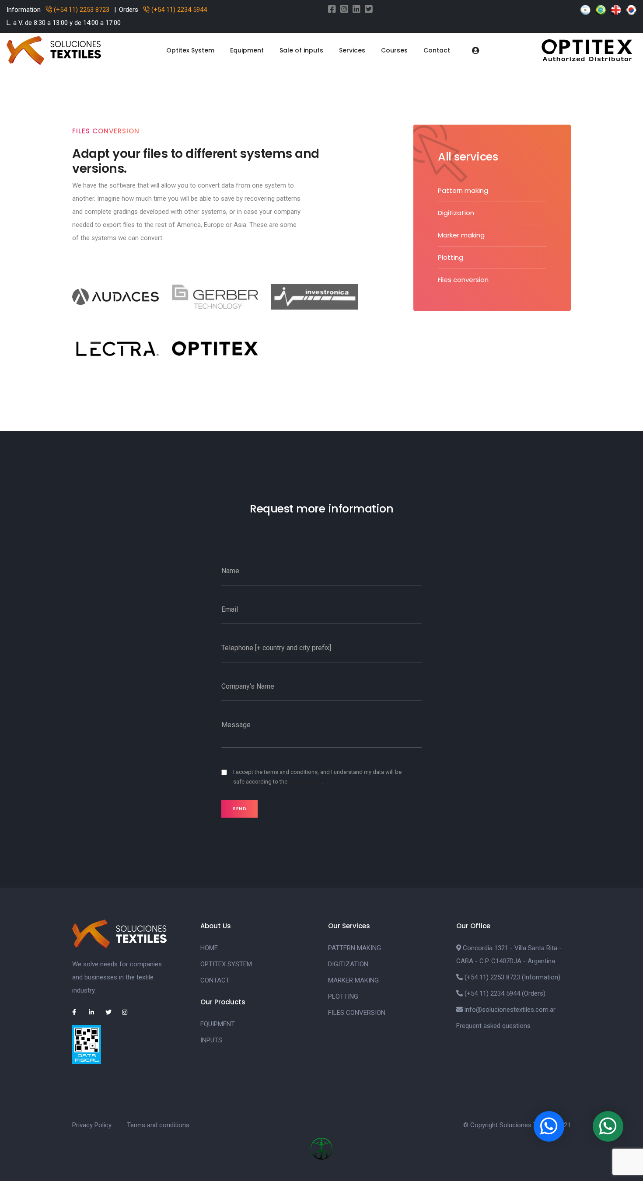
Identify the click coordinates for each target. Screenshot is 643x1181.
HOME (209, 948)
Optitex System (190, 50)
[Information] (608, 1126)
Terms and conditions (158, 1125)
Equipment (247, 50)
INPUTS (211, 1040)
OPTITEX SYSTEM (226, 964)
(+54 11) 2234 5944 (178, 10)
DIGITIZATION (348, 964)
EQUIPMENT (217, 1024)
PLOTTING (343, 996)
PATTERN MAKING (354, 948)
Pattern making (463, 190)
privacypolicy (305, 781)
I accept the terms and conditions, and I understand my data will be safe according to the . (317, 777)
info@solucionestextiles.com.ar (510, 1010)
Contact (436, 50)
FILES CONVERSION (356, 1013)
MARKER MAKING (353, 980)
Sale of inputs (301, 50)
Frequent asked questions (493, 1026)
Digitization (456, 212)
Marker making (461, 235)
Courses (394, 50)
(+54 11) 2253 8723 (80, 10)
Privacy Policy (92, 1125)
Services (352, 50)
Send (239, 808)
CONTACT (215, 980)
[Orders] (549, 1126)
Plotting (450, 257)
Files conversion (463, 279)
